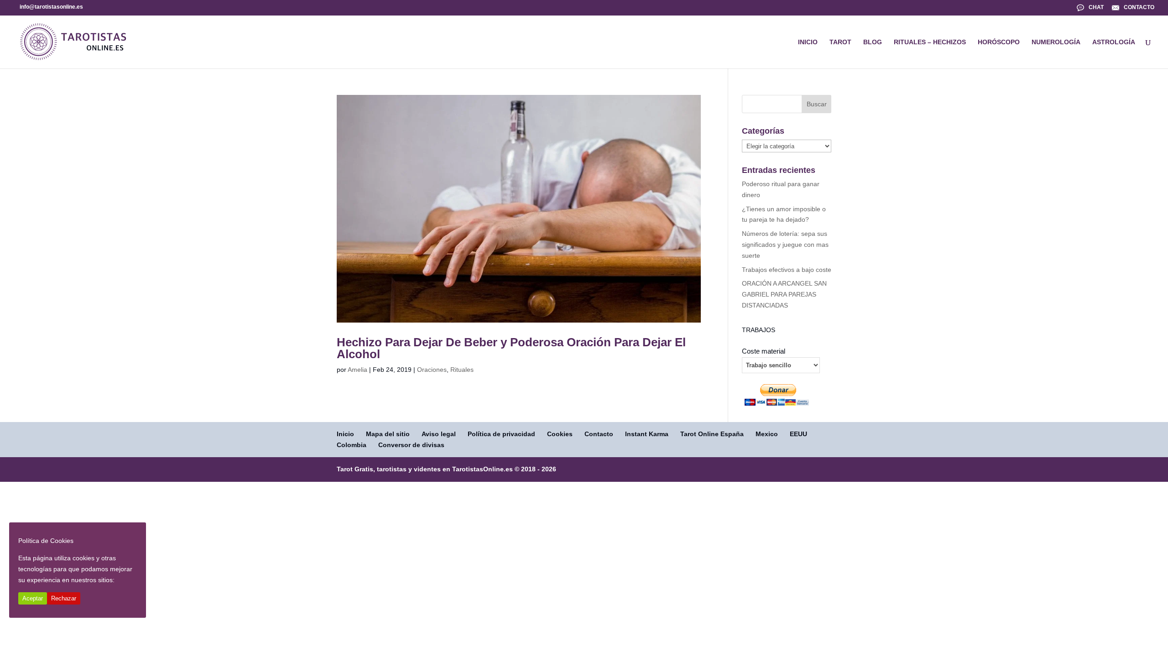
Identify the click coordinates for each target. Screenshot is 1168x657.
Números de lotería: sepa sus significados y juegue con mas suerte (785, 244)
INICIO (808, 42)
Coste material (763, 351)
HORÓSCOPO (999, 42)
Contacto (598, 434)
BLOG (872, 42)
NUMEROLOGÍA (1056, 42)
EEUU (798, 434)
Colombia (351, 444)
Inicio (345, 434)
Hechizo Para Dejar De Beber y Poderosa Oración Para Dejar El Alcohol (511, 348)
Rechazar (63, 598)
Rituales (462, 369)
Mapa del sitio (388, 434)
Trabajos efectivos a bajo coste (786, 269)
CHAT (1096, 7)
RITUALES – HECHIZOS (930, 42)
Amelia (357, 369)
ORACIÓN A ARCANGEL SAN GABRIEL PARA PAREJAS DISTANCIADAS (784, 294)
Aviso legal (439, 434)
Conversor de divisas (411, 444)
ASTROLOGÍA (1113, 42)
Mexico (767, 434)
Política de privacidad (501, 434)
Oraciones (432, 369)
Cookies (560, 434)
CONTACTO (1139, 7)
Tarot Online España (712, 434)
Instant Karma (646, 434)
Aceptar (32, 598)
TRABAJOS (758, 330)
